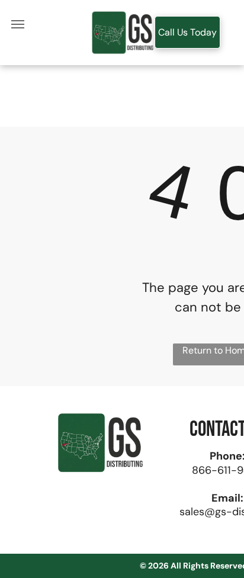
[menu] (18, 24)
